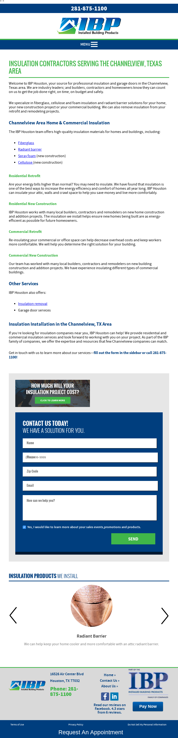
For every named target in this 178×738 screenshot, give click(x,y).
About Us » (109, 686)
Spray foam (27, 156)
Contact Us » (109, 680)
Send (133, 539)
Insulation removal (32, 303)
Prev (13, 615)
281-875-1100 (89, 8)
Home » (110, 675)
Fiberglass (26, 143)
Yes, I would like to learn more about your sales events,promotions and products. (84, 527)
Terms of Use (17, 724)
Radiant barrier (30, 149)
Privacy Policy (75, 724)
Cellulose (25, 162)
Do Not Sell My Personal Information (147, 724)
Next (165, 615)
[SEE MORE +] (91, 606)
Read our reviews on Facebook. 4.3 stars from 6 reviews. (110, 709)
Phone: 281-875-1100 (64, 691)
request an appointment (89, 732)
